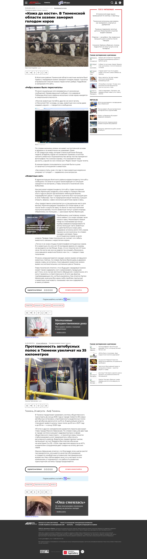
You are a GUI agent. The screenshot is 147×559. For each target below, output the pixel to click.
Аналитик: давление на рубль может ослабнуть (109, 129)
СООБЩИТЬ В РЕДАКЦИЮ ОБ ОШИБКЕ (86, 524)
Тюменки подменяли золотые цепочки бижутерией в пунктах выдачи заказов (106, 30)
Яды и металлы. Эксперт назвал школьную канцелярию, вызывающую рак (108, 79)
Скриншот (42, 144)
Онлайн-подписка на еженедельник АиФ (51, 524)
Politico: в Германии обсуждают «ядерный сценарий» (108, 116)
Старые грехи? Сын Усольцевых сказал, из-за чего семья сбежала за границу (109, 72)
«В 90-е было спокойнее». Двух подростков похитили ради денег (109, 354)
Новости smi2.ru (31, 337)
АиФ (39, 68)
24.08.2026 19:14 (30, 343)
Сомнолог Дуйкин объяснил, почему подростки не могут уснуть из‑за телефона (105, 46)
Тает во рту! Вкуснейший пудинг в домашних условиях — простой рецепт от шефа (109, 368)
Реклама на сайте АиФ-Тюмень (48, 522)
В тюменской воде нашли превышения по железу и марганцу (106, 15)
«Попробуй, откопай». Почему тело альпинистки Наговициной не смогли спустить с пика (109, 85)
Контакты (70, 524)
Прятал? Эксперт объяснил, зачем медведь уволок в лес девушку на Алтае (109, 381)
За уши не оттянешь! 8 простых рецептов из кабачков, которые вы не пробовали (110, 361)
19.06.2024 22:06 (30, 8)
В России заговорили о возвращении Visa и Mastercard (109, 103)
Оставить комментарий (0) (73, 290)
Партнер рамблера (55, 551)
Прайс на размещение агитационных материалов (76, 522)
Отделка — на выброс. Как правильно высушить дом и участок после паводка (106, 38)
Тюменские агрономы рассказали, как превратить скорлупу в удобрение (106, 22)
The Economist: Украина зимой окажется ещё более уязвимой (107, 123)
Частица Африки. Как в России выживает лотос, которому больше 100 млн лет (109, 348)
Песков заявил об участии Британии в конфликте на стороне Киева (109, 109)
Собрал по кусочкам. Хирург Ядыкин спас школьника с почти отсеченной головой (110, 66)
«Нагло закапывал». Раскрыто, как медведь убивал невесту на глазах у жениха (109, 92)
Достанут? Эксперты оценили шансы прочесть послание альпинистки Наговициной (110, 374)
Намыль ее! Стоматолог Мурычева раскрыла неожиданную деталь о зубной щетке (109, 59)
